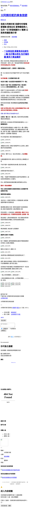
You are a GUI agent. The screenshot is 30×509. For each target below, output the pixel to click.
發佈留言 (3, 330)
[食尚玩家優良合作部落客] (9, 477)
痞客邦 (14, 307)
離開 (9, 505)
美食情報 (14, 37)
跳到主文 (3, 20)
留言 (18, 307)
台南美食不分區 (15, 314)
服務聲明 (18, 484)
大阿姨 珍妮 (4, 298)
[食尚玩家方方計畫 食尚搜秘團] (10, 470)
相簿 (5, 40)
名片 (5, 44)
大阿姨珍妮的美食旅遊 (14, 15)
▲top (2, 317)
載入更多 (3, 320)
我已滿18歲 (4, 505)
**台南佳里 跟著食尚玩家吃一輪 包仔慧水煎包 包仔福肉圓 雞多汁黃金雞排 (16, 54)
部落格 (6, 42)
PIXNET (8, 482)
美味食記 (13, 312)
